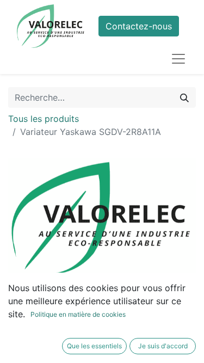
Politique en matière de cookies (78, 314)
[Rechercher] (184, 97)
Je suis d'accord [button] (163, 346)
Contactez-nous (139, 26)
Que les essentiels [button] (94, 346)
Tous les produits (43, 118)
